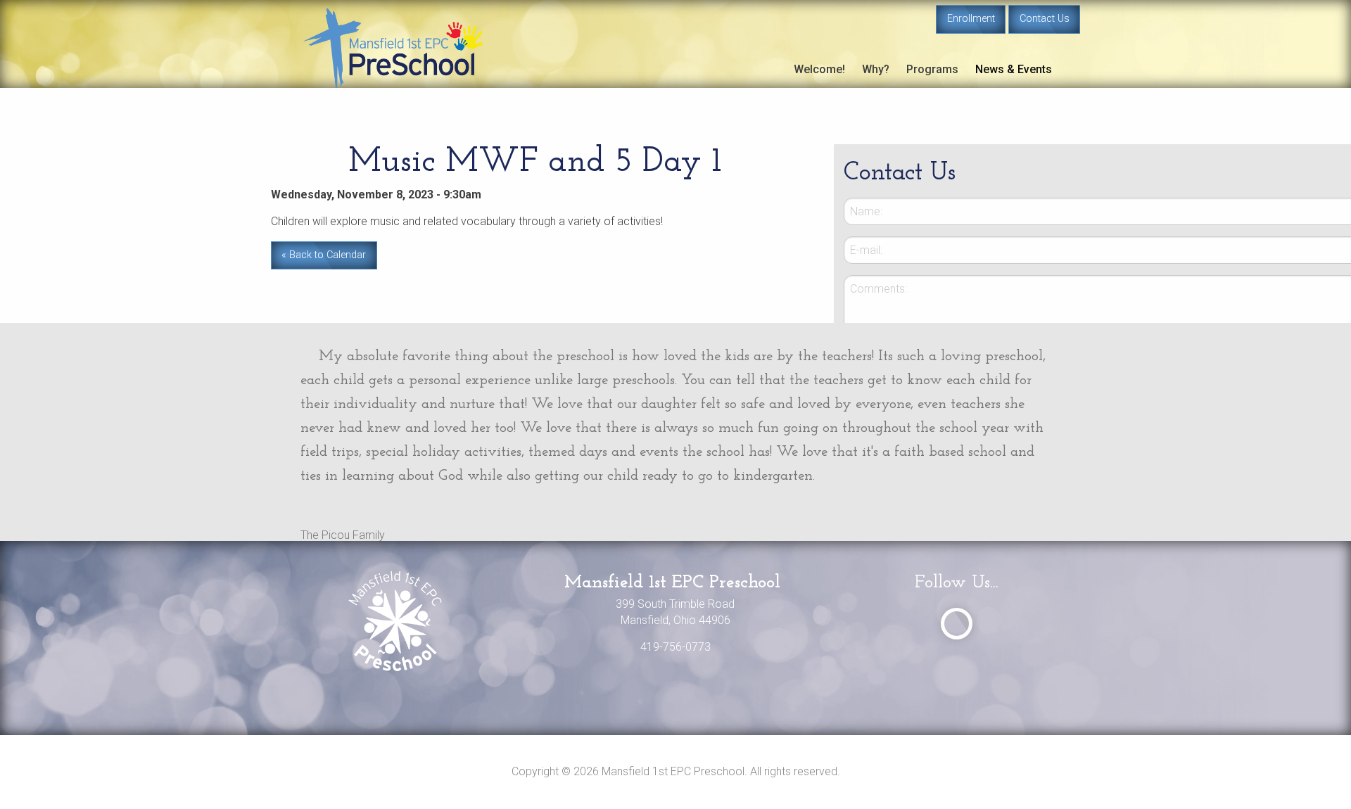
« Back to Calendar (323, 255)
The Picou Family (342, 535)
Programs (932, 69)
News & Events (1013, 69)
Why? (875, 69)
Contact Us (1045, 19)
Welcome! (819, 69)
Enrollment (971, 19)
